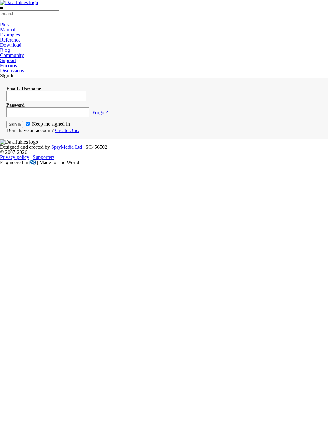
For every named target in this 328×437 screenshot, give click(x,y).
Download (10, 45)
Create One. (67, 130)
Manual (7, 29)
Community (12, 55)
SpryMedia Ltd (66, 147)
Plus (4, 24)
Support (8, 60)
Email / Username (23, 88)
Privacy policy (14, 157)
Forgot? (100, 112)
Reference (10, 40)
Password (15, 105)
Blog (5, 50)
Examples (10, 34)
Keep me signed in (50, 124)
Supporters (43, 157)
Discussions (12, 70)
